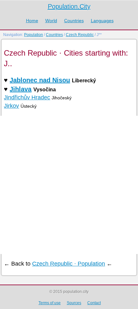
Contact (94, 303)
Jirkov (11, 106)
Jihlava (20, 89)
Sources (74, 303)
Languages (102, 20)
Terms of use (50, 303)
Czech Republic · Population (68, 263)
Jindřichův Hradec (27, 97)
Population (33, 34)
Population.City (69, 6)
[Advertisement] (69, 185)
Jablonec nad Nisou (40, 80)
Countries (74, 20)
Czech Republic (80, 34)
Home (32, 20)
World (51, 20)
